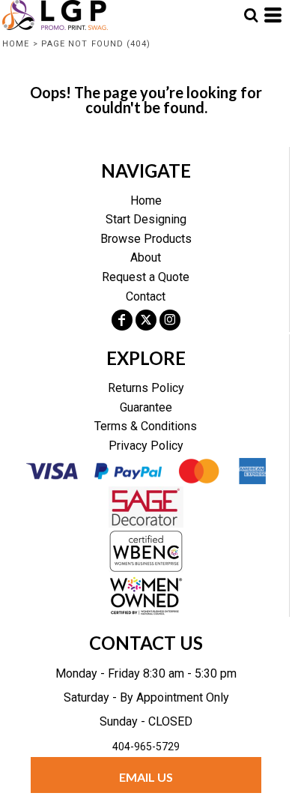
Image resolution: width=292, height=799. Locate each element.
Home (15, 44)
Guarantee (146, 407)
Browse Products (146, 239)
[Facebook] (122, 320)
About (145, 257)
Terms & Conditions (145, 426)
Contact (145, 296)
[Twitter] (146, 320)
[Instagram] (169, 320)
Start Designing (146, 219)
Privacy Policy (146, 445)
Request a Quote (145, 277)
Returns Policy (146, 388)
